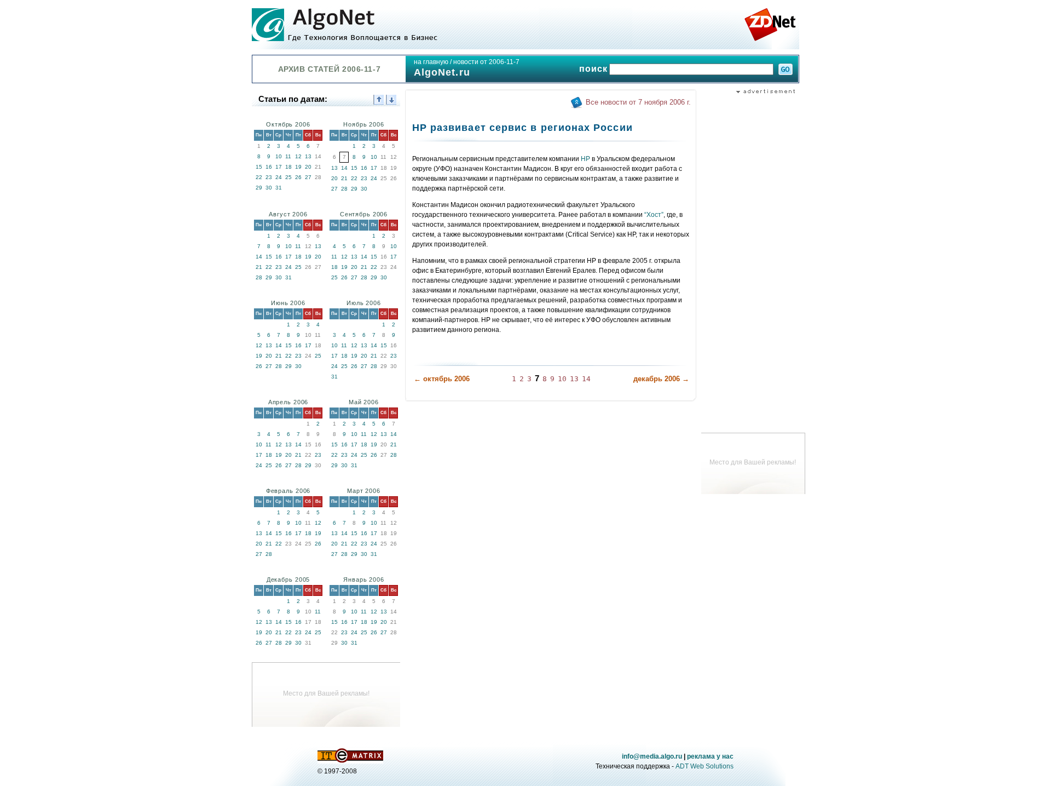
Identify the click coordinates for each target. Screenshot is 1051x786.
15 (259, 167)
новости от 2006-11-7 (486, 62)
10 (278, 156)
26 (298, 177)
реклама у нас (710, 756)
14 (344, 168)
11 (288, 156)
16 (268, 167)
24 (278, 177)
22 (259, 177)
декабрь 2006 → (661, 379)
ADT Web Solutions (704, 766)
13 (308, 156)
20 (308, 167)
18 (288, 167)
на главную (431, 62)
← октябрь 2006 (442, 379)
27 (308, 177)
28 (344, 189)
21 (344, 178)
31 (278, 188)
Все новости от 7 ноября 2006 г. (638, 102)
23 (268, 177)
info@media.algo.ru (652, 756)
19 (298, 167)
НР (585, 159)
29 (259, 188)
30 (268, 188)
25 (288, 177)
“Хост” (653, 215)
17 (278, 167)
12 (298, 156)
